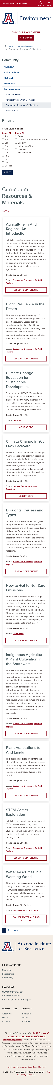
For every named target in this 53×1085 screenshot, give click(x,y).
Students (6, 970)
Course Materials (26, 640)
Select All (6, 133)
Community (7, 977)
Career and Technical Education (33, 139)
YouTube (26, 1021)
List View (6, 211)
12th (7, 162)
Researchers (8, 974)
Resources (9, 83)
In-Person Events (13, 94)
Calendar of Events (11, 995)
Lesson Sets (26, 496)
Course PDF (26, 427)
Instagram (26, 1013)
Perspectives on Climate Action (20, 100)
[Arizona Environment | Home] (26, 18)
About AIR (7, 1013)
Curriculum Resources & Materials (22, 105)
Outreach (8, 78)
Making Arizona (25, 46)
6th (6, 143)
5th (6, 139)
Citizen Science (11, 72)
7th (6, 146)
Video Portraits (13, 110)
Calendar (26, 37)
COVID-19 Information (12, 992)
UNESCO (17, 420)
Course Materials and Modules (26, 919)
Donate (5, 1017)
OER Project (18, 633)
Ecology (22, 143)
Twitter (25, 1017)
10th (7, 156)
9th (6, 152)
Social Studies (24, 152)
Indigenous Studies (27, 146)
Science (22, 149)
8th (6, 149)
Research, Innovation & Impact (16, 999)
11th (6, 159)
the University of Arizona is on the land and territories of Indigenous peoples (26, 1036)
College (8, 165)
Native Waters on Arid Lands (25, 910)
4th (6, 136)
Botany (21, 136)
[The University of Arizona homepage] (16, 3)
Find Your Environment (26, 32)
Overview (9, 67)
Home (10, 46)
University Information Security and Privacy (27, 1067)
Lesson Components (26, 290)
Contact (6, 1021)
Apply (7, 172)
